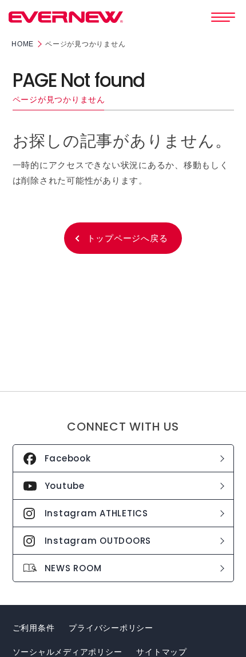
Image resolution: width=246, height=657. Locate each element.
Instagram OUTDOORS (98, 541)
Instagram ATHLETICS (96, 513)
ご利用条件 (34, 627)
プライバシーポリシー (111, 627)
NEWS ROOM (73, 568)
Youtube (65, 486)
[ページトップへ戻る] (227, 631)
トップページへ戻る (127, 238)
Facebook (68, 458)
